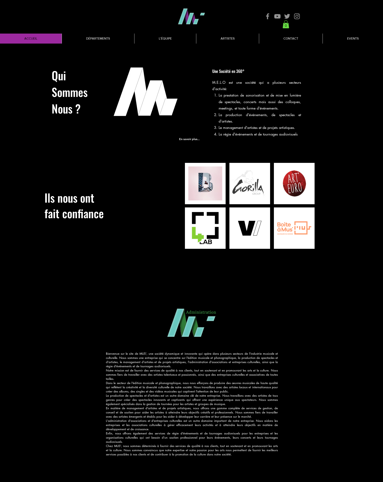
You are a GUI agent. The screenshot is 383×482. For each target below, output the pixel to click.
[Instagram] (297, 16)
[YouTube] (277, 16)
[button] (285, 24)
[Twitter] (287, 16)
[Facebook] (267, 16)
